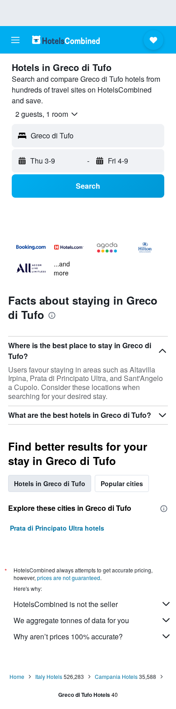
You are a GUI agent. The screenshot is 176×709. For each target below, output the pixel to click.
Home (16, 676)
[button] (15, 40)
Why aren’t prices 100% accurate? (68, 636)
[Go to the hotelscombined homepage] (66, 39)
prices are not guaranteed (68, 577)
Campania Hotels (116, 676)
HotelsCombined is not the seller (66, 604)
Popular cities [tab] (122, 483)
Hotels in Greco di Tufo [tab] (49, 483)
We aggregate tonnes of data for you (71, 620)
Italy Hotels (48, 676)
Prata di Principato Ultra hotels (57, 527)
